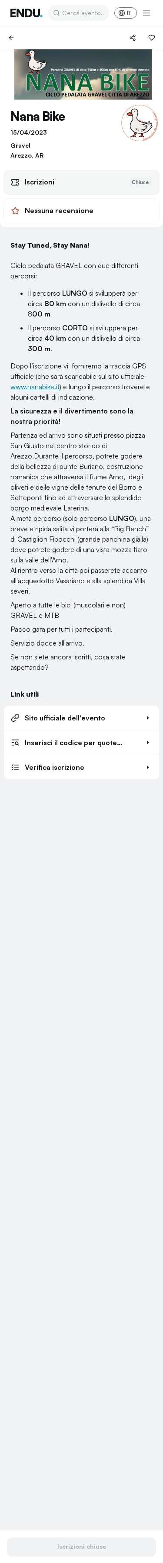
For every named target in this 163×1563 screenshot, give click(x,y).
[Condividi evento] (132, 37)
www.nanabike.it (35, 386)
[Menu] (146, 13)
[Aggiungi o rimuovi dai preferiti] (152, 37)
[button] (81, 718)
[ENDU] (26, 13)
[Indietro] (11, 37)
